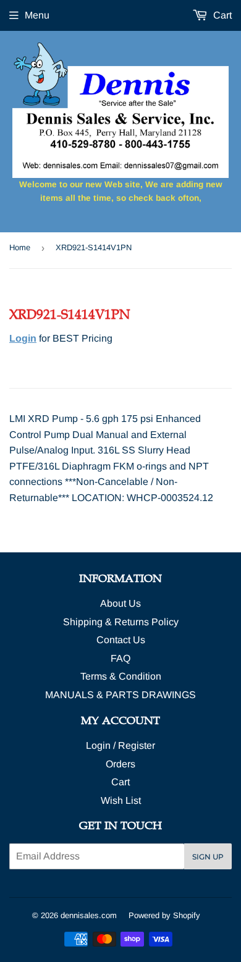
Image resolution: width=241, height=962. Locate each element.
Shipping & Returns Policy (121, 622)
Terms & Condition (120, 676)
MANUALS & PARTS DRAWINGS (120, 695)
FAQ (120, 658)
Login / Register (120, 745)
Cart (221, 15)
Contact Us (120, 640)
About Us (120, 603)
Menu (37, 15)
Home (19, 247)
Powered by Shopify (164, 915)
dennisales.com (89, 915)
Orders (120, 764)
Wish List (121, 800)
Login (22, 338)
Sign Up (208, 856)
